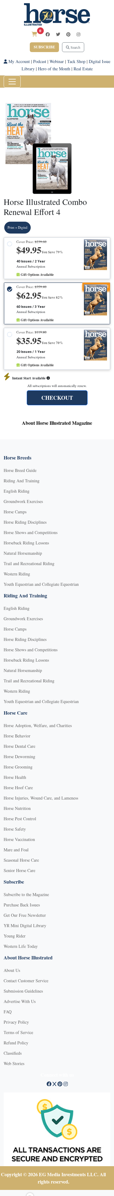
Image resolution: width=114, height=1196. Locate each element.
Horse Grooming (18, 767)
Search (75, 47)
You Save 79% (52, 252)
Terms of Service (18, 1032)
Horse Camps (15, 512)
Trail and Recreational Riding (29, 563)
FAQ (8, 1012)
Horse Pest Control (20, 818)
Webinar (57, 61)
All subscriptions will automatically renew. (57, 385)
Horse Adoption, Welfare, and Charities (38, 725)
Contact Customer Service (26, 980)
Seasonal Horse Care (21, 860)
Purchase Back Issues (22, 905)
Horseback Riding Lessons (26, 543)
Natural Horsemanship (23, 553)
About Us (12, 970)
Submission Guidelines (23, 991)
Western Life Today (21, 946)
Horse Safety (15, 829)
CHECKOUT (57, 398)
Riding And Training (22, 481)
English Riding (16, 491)
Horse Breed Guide (20, 470)
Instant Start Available (29, 378)
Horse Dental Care (19, 746)
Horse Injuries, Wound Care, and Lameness (41, 798)
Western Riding (17, 574)
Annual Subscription (30, 266)
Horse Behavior (17, 736)
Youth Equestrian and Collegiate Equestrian (41, 584)
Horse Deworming (19, 756)
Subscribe (44, 47)
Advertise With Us (20, 1001)
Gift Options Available (37, 274)
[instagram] (78, 34)
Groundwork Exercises (23, 501)
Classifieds (13, 1053)
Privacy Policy (16, 1022)
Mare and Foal (16, 850)
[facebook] (48, 34)
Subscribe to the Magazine (26, 894)
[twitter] (58, 34)
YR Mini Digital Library (25, 925)
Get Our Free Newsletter (25, 915)
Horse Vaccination (19, 839)
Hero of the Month (54, 69)
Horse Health (15, 777)
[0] (34, 34)
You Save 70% (52, 342)
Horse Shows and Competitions (30, 532)
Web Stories (14, 1063)
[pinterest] (68, 34)
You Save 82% (52, 297)
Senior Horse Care (19, 870)
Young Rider (15, 936)
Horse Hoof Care (18, 787)
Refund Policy (16, 1043)
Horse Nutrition (17, 808)
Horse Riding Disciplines (25, 522)
